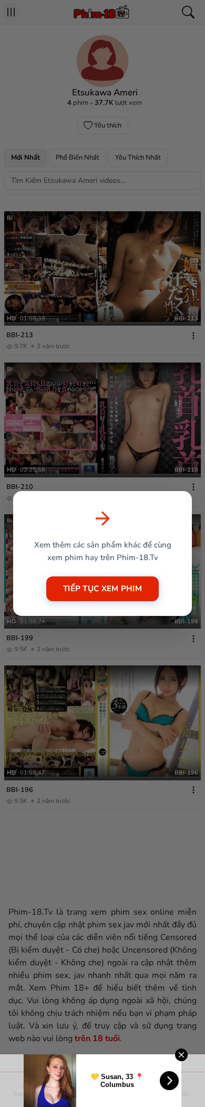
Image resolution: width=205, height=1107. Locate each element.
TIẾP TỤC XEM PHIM (102, 588)
